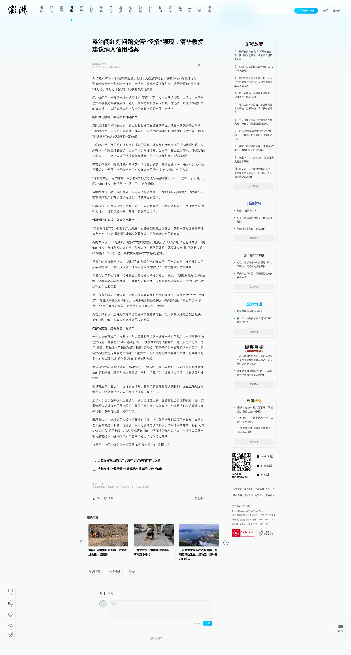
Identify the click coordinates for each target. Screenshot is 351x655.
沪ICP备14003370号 (242, 506)
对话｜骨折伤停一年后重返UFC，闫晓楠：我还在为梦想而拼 (255, 264)
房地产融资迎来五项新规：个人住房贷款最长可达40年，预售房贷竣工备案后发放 (253, 82)
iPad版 (265, 474)
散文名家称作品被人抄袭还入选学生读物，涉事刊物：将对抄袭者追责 (253, 108)
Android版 (267, 456)
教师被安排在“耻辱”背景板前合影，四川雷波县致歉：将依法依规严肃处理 (253, 55)
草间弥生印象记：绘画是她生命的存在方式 (255, 275)
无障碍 (337, 10)
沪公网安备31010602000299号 (247, 511)
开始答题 (254, 384)
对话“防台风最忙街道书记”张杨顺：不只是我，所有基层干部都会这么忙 (253, 135)
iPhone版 (266, 465)
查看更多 (254, 238)
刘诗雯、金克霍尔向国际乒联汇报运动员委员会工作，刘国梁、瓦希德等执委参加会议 (253, 173)
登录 (325, 10)
